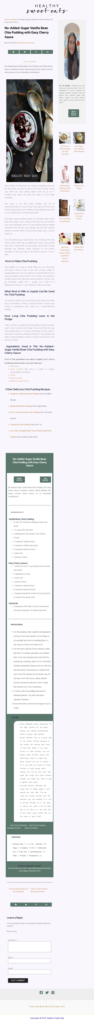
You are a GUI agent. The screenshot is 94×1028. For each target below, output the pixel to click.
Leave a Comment (28, 43)
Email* (10, 968)
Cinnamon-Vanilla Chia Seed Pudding (24, 394)
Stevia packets (16, 369)
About (43, 1007)
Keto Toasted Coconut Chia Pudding (25, 412)
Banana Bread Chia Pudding (21, 406)
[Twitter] (47, 992)
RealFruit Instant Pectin (19, 381)
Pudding (13, 19)
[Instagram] (53, 992)
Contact (50, 1007)
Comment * (12, 940)
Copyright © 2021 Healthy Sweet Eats (47, 1018)
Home (7, 19)
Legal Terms (60, 1007)
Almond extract (16, 378)
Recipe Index (34, 1007)
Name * (11, 957)
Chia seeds (14, 366)
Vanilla (12, 375)
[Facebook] (41, 992)
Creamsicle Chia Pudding (20, 425)
